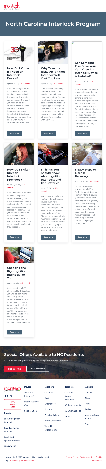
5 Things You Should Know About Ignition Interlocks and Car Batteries (51, 176)
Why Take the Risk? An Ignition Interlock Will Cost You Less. (53, 73)
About (88, 398)
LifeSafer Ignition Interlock (12, 420)
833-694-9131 (14, 369)
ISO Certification (87, 457)
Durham (48, 409)
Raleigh (47, 398)
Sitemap (68, 416)
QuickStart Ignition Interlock (12, 439)
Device (27, 387)
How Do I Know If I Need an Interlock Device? (18, 73)
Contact (88, 392)
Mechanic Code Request (92, 417)
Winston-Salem (51, 415)
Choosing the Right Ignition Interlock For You (16, 273)
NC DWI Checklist (73, 411)
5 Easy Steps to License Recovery (85, 173)
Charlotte (48, 392)
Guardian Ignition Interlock (12, 430)
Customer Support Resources (69, 396)
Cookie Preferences (97, 459)
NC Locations (38, 368)
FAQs (87, 404)
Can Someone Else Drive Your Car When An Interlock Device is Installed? (86, 69)
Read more (16, 133)
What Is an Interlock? (29, 394)
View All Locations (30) (51, 428)
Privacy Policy (72, 457)
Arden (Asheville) (52, 421)
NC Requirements (73, 405)
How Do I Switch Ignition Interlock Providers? (18, 174)
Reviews (88, 409)
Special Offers (30, 411)
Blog (87, 424)
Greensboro (50, 404)
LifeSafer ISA (10, 446)
